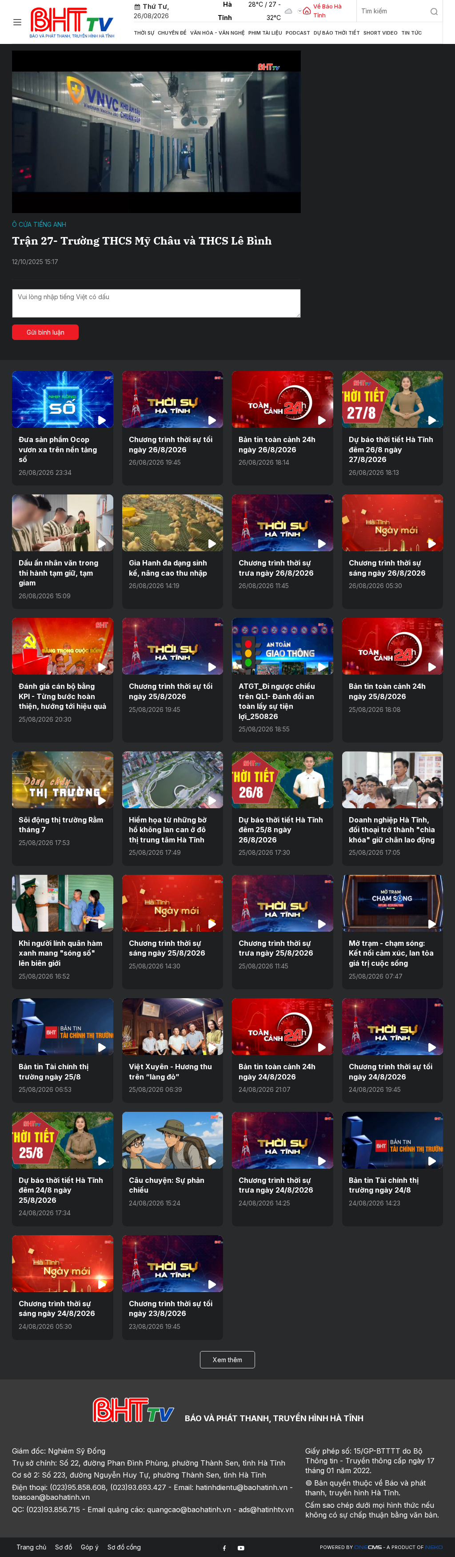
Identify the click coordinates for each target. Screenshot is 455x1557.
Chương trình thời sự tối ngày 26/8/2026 (170, 444)
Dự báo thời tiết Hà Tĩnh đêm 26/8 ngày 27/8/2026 (391, 449)
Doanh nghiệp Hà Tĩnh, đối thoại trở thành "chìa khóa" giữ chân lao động (392, 829)
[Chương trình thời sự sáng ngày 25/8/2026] (173, 903)
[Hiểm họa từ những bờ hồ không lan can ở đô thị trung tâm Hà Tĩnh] (173, 779)
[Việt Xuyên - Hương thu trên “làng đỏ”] (173, 1026)
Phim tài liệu (265, 33)
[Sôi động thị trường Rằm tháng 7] (62, 779)
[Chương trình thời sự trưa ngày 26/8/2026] (282, 522)
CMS (368, 1547)
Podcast (298, 33)
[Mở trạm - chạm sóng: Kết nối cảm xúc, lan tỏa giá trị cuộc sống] (392, 903)
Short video (380, 33)
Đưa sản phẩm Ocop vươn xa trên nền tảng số (58, 449)
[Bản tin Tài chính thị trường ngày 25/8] (62, 1026)
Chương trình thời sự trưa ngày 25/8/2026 (276, 948)
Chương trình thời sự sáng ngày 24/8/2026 (57, 1308)
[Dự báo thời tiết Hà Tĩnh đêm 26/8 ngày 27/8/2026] (392, 399)
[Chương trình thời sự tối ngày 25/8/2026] (173, 646)
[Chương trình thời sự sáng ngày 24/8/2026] (62, 1263)
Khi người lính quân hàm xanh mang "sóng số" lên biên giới (60, 953)
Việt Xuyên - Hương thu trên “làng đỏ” (170, 1071)
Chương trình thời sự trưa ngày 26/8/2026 (276, 567)
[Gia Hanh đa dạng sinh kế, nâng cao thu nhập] (173, 522)
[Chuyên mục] (17, 22)
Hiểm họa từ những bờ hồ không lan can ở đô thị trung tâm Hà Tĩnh (168, 829)
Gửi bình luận (45, 332)
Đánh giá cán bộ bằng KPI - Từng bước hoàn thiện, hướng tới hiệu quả (62, 696)
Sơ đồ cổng (124, 1547)
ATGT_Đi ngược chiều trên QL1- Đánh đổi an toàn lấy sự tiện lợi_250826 (277, 701)
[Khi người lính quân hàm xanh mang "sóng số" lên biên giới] (62, 903)
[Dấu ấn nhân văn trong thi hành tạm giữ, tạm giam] (62, 522)
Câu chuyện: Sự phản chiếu (166, 1185)
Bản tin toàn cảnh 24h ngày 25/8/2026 (387, 691)
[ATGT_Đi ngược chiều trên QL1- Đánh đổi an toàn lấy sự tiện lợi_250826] (282, 646)
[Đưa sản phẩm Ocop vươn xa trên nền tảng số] (62, 399)
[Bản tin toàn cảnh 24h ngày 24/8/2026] (282, 1026)
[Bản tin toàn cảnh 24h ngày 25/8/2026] (392, 646)
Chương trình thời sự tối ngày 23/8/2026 (170, 1308)
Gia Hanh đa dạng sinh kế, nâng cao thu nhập (168, 567)
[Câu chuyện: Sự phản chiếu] (173, 1140)
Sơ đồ (63, 1547)
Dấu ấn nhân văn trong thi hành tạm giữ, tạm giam (58, 572)
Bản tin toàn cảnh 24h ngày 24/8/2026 (277, 1071)
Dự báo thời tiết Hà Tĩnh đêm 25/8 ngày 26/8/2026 (281, 829)
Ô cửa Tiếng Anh (39, 224)
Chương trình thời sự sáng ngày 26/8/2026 (387, 567)
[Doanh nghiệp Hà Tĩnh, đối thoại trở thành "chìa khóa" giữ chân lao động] (392, 779)
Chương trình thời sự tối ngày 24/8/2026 (390, 1071)
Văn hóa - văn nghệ (217, 33)
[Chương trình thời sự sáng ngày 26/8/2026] (392, 522)
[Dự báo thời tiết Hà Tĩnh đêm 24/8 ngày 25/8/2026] (62, 1140)
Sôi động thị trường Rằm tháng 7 (61, 824)
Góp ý (90, 1547)
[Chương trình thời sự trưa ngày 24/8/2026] (282, 1140)
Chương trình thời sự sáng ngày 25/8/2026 (167, 948)
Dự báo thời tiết (337, 33)
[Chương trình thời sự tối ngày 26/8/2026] (173, 399)
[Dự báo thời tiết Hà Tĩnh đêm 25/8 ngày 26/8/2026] (282, 779)
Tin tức (411, 33)
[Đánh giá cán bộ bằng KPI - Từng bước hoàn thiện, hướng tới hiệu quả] (62, 646)
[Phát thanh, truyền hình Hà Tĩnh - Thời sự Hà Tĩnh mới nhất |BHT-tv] (72, 21)
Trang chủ (31, 1547)
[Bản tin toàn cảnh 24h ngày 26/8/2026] (282, 399)
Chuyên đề (172, 33)
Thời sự (144, 33)
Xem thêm (227, 1359)
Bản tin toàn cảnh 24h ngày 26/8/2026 (277, 444)
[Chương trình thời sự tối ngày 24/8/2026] (392, 1026)
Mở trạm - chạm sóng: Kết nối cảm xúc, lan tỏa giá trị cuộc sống (391, 953)
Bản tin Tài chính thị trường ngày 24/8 (384, 1185)
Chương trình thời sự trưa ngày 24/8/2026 (276, 1185)
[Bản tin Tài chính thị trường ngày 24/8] (392, 1140)
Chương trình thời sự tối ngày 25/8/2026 (170, 691)
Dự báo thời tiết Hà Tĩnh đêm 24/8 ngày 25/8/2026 (61, 1190)
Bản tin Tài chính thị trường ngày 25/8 (53, 1071)
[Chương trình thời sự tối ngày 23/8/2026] (173, 1263)
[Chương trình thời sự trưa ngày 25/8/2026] (282, 903)
